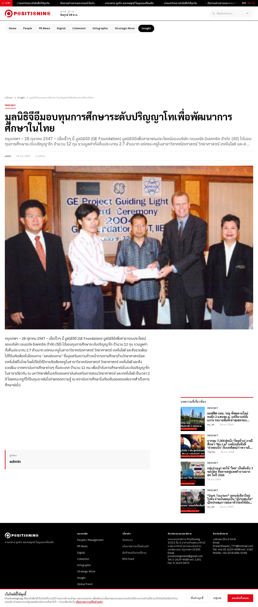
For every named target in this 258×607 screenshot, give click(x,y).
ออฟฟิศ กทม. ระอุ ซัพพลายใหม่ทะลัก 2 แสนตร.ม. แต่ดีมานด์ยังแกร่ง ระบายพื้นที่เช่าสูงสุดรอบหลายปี (227, 416)
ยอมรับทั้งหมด (240, 598)
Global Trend (84, 584)
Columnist (79, 28)
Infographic (100, 28)
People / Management (90, 540)
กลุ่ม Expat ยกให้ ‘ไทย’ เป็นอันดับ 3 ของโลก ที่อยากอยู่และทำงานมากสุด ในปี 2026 (230, 471)
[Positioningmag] (27, 13)
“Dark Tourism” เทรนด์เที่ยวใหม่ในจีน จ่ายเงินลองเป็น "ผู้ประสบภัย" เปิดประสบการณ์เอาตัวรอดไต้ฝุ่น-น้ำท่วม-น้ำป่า (230, 499)
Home (12, 28)
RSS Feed (128, 559)
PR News (44, 28)
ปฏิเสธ (217, 598)
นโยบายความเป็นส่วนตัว (135, 546)
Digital (61, 28)
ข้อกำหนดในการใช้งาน (134, 553)
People (27, 28)
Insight (146, 28)
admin (8, 156)
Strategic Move (125, 28)
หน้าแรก (9, 98)
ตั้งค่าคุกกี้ (197, 598)
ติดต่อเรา (127, 540)
